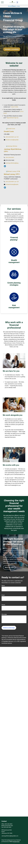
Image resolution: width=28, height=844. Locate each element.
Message (4, 614)
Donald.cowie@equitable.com (12, 140)
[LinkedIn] (5, 166)
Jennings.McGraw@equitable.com (12, 163)
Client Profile (14, 107)
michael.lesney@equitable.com (12, 184)
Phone (3, 604)
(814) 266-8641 (10, 157)
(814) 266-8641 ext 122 (12, 137)
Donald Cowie (9, 131)
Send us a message (9, 627)
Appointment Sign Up (12, 117)
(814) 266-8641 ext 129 (12, 181)
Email (3, 595)
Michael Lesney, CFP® (12, 174)
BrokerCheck (16, 841)
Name (3, 585)
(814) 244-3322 (9, 825)
